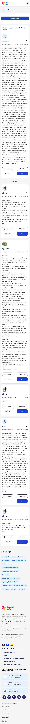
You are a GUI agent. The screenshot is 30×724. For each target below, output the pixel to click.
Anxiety (4, 556)
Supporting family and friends (10, 582)
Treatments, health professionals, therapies (14, 585)
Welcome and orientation (9, 589)
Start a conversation (15, 18)
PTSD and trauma (6, 564)
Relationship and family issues (10, 567)
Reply (22, 173)
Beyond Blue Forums (6, 3)
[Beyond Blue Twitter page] (19, 697)
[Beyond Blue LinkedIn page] (24, 697)
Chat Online (12, 683)
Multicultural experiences (19, 560)
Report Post (8, 173)
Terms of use (6, 713)
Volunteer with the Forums (12, 664)
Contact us (5, 709)
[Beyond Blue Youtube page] (9, 697)
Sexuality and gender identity (10, 571)
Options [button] (27, 9)
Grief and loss (6, 560)
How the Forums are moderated (14, 658)
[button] (4, 169)
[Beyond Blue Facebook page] (4, 697)
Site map (4, 721)
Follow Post (22, 168)
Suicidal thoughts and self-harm (11, 578)
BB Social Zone (12, 556)
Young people (21, 589)
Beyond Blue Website (7, 608)
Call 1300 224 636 (14, 675)
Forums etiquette (9, 661)
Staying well (5, 574)
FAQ (5, 655)
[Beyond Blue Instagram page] (14, 697)
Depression (21, 556)
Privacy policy (6, 717)
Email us (11, 690)
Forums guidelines (9, 652)
